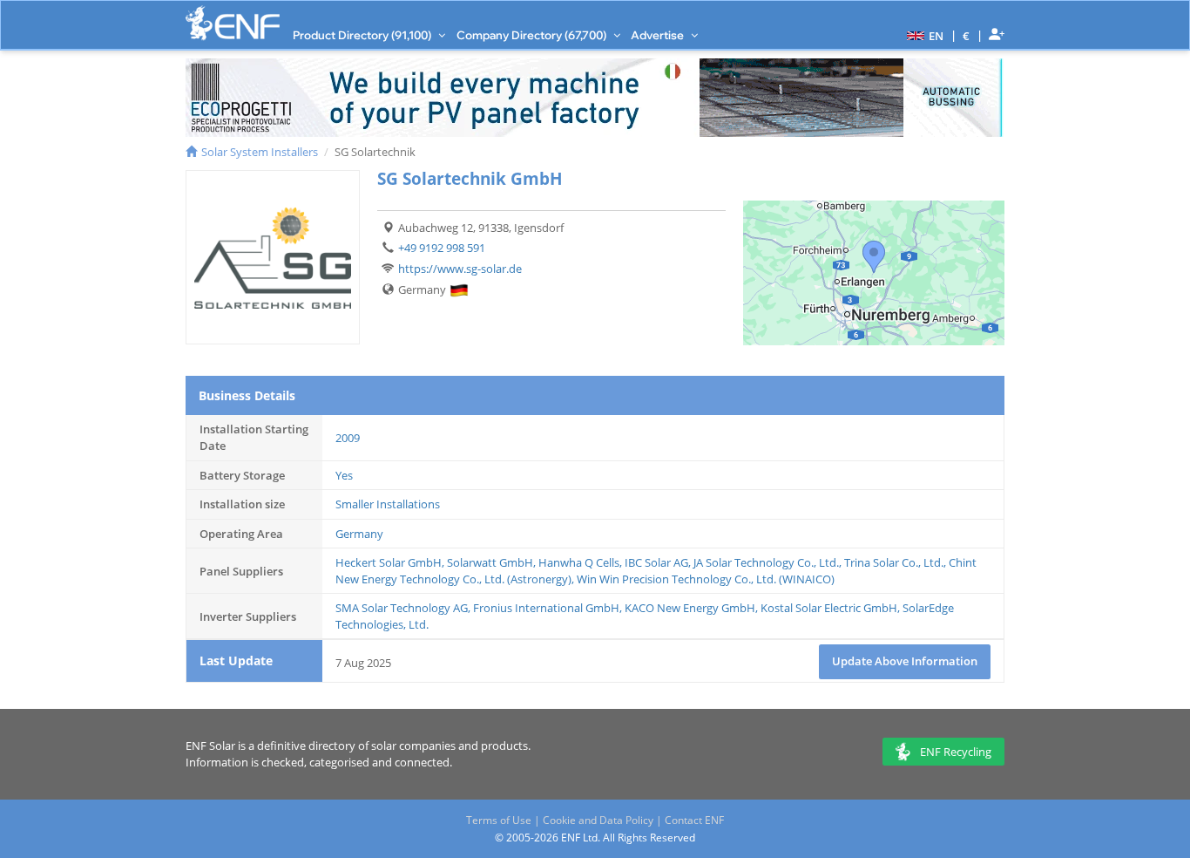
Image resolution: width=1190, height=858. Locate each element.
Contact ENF (694, 820)
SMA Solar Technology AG (401, 608)
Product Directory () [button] (363, 35)
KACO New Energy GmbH (690, 608)
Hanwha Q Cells (578, 562)
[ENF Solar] (233, 23)
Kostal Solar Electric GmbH (829, 608)
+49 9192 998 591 (441, 247)
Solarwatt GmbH (490, 562)
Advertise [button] (658, 35)
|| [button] (966, 35)
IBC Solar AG (656, 562)
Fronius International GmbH (546, 608)
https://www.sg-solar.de (460, 268)
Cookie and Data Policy (598, 820)
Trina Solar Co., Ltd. (893, 562)
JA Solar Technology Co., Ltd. (766, 562)
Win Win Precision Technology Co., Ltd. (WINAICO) (706, 579)
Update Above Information (904, 661)
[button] (923, 35)
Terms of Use (498, 820)
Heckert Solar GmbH (388, 562)
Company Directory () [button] (532, 35)
